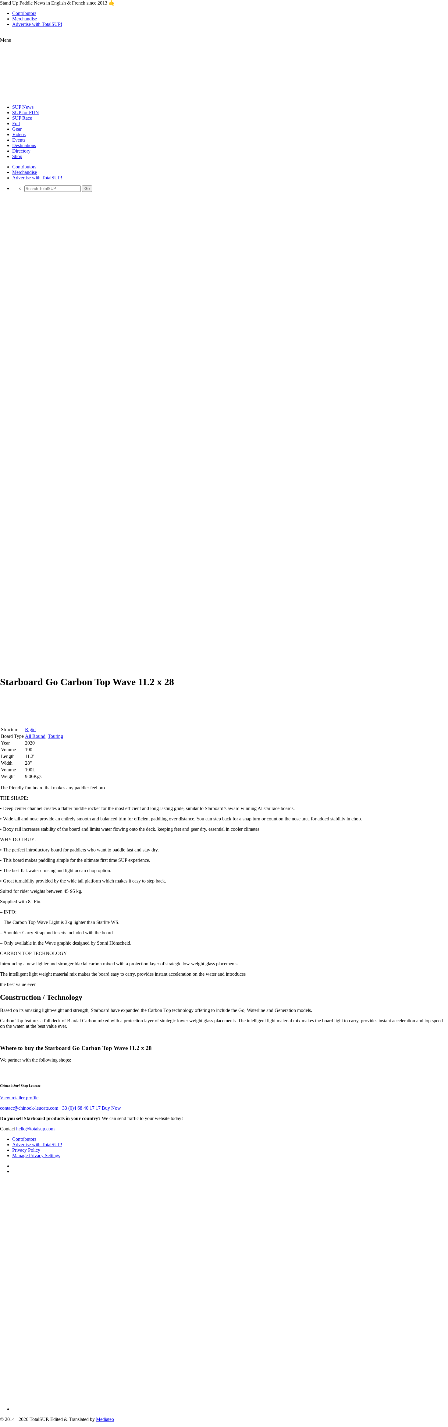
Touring (55, 736)
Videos (19, 134)
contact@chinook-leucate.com (29, 1108)
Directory (21, 150)
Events (18, 140)
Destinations (24, 145)
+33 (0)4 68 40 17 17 (80, 1108)
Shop (17, 156)
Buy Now (111, 1108)
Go (87, 188)
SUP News (23, 107)
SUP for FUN (25, 112)
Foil (16, 123)
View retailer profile (19, 1097)
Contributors (24, 13)
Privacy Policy (26, 1150)
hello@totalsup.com (35, 1128)
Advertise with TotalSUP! (37, 24)
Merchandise (24, 18)
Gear (17, 129)
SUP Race (22, 118)
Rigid (30, 729)
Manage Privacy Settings (36, 1155)
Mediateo (105, 1419)
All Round (35, 736)
